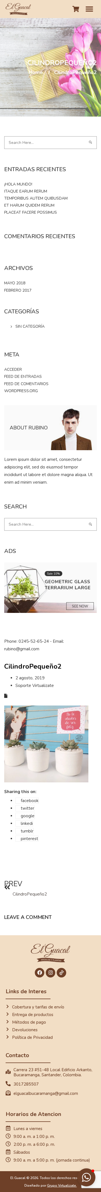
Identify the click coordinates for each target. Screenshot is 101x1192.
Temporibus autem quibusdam (36, 198)
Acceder (13, 369)
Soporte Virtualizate (34, 685)
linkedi (27, 823)
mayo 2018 (14, 283)
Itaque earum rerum (25, 191)
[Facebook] (39, 972)
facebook (29, 800)
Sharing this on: (20, 791)
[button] (89, 9)
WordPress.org (21, 391)
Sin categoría (30, 326)
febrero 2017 (17, 290)
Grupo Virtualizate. (62, 1185)
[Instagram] (50, 972)
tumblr (27, 831)
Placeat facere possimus (30, 212)
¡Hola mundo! (18, 184)
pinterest (29, 838)
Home (36, 72)
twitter (27, 808)
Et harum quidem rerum (29, 205)
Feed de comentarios (26, 384)
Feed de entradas (23, 376)
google (28, 816)
